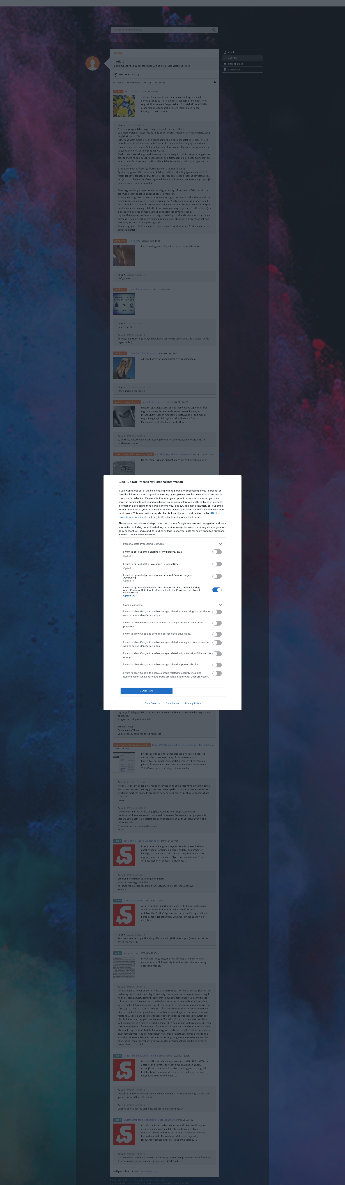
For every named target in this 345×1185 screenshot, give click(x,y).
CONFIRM (146, 690)
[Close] (234, 482)
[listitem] (172, 544)
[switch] (217, 551)
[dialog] (172, 592)
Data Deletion (152, 703)
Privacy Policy (193, 703)
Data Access (172, 703)
